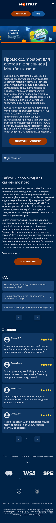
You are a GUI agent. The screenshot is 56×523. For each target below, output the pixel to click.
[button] (20, 479)
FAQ (28, 462)
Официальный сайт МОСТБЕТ (28, 141)
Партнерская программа (42, 456)
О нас (5, 456)
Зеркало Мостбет (28, 262)
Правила (14, 456)
